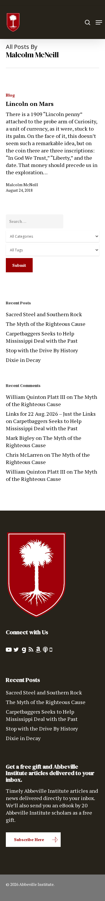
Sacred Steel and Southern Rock (44, 314)
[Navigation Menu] (99, 22)
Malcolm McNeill (22, 184)
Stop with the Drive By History (42, 350)
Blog (10, 95)
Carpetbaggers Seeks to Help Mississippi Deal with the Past (42, 337)
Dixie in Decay (23, 359)
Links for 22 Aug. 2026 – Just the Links (51, 413)
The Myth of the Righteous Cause (45, 323)
